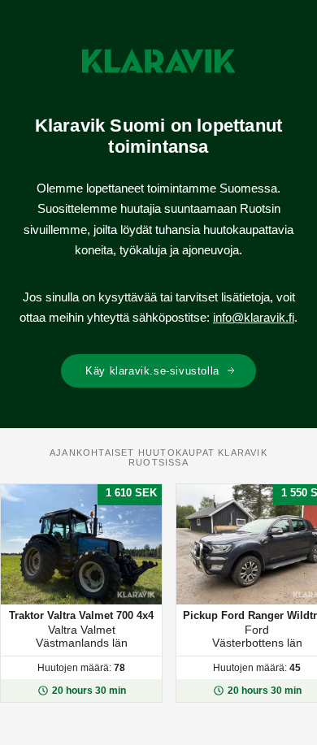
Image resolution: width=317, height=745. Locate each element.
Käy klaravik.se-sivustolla (152, 371)
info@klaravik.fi (253, 317)
